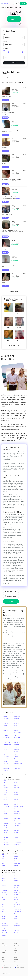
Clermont (6, 735)
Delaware (4, 892)
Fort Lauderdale (7, 751)
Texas (15, 916)
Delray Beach (7, 747)
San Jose (16, 825)
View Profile (5, 100)
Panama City (17, 742)
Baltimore (6, 787)
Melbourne (16, 723)
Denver (16, 861)
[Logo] (6, 3)
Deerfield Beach (7, 744)
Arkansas (4, 883)
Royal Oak (16, 811)
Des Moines (6, 806)
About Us (16, 950)
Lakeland (16, 718)
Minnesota (4, 930)
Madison (5, 832)
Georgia (3, 899)
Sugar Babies (4, 945)
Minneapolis (6, 844)
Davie (5, 740)
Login (16, 3)
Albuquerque (6, 783)
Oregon (16, 902)
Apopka (5, 716)
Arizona (3, 880)
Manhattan (6, 835)
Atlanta (3, 863)
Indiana (3, 909)
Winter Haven (17, 766)
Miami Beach (17, 728)
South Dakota (17, 911)
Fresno (5, 813)
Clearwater (6, 732)
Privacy (16, 955)
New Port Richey (18, 732)
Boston (5, 792)
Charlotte (16, 865)
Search (7, 7)
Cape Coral (6, 730)
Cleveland (6, 801)
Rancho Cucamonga (19, 806)
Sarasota (16, 756)
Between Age (6, 49)
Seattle (16, 828)
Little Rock (6, 828)
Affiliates (16, 957)
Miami (15, 725)
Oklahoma (16, 899)
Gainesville (6, 759)
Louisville (6, 830)
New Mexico (17, 887)
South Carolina (17, 909)
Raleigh (16, 804)
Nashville (16, 785)
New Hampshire (18, 883)
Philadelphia (17, 863)
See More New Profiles (14, 345)
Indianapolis (6, 818)
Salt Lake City (17, 816)
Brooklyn (5, 797)
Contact (3, 961)
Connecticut (4, 890)
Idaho (3, 904)
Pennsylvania (17, 904)
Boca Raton (6, 718)
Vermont (16, 921)
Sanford (16, 754)
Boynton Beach (7, 721)
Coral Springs (7, 737)
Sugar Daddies (9, 82)
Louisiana (4, 918)
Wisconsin (16, 930)
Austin (5, 785)
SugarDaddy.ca (19, 965)
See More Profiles (14, 291)
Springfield (16, 830)
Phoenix (16, 794)
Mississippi (4, 932)
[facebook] (2, 971)
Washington (17, 844)
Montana (16, 876)
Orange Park (17, 737)
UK (13, 779)
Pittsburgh (16, 797)
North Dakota (17, 895)
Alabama (4, 876)
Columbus (6, 804)
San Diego (16, 820)
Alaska (3, 878)
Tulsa (15, 839)
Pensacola (16, 744)
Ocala (15, 735)
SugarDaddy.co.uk (7, 967)
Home (2, 7)
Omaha (16, 792)
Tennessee (16, 914)
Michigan (4, 928)
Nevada (16, 880)
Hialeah (5, 761)
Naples (16, 730)
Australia (17, 779)
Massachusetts (5, 925)
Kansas (3, 914)
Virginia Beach (17, 842)
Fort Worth (6, 811)
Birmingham (6, 790)
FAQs (15, 943)
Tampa (16, 761)
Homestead (6, 766)
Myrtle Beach (17, 783)
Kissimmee (6, 770)
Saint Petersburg (18, 751)
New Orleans (17, 787)
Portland (16, 799)
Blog (3, 957)
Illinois (3, 906)
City (4, 55)
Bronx (5, 794)
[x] (4, 971)
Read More (18, 198)
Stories (3, 959)
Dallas (3, 858)
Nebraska (16, 878)
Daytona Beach (7, 742)
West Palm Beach (18, 763)
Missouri (4, 935)
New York (4, 856)
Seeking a (5, 41)
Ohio (15, 897)
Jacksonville (6, 768)
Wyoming (16, 932)
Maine (3, 921)
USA (5, 779)
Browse (11, 7)
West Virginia (17, 928)
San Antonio (17, 818)
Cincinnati (6, 799)
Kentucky (4, 916)
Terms (15, 952)
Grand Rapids (7, 816)
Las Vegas (6, 825)
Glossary (16, 959)
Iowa (3, 911)
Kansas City (6, 823)
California (4, 885)
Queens (16, 801)
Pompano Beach (18, 747)
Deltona (5, 749)
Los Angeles (4, 861)
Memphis (6, 837)
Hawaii (3, 902)
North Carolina (17, 892)
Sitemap (16, 961)
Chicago (3, 865)
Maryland (4, 923)
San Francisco (17, 823)
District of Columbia (6, 895)
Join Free (14, 19)
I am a (4, 34)
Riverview (16, 749)
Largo (15, 721)
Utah (15, 918)
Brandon (5, 725)
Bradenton (6, 723)
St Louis (16, 832)
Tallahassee (17, 759)
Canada (9, 779)
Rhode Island (17, 906)
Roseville (16, 809)
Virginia (16, 923)
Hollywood (6, 763)
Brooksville (6, 728)
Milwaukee (6, 842)
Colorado (4, 887)
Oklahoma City (17, 790)
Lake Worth (17, 716)
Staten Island (17, 835)
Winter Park (17, 768)
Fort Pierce (6, 756)
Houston (16, 856)
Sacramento (17, 813)
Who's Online (17, 7)
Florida (15, 82)
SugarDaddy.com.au (20, 967)
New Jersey (17, 885)
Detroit (5, 809)
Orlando (16, 740)
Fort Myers (6, 754)
